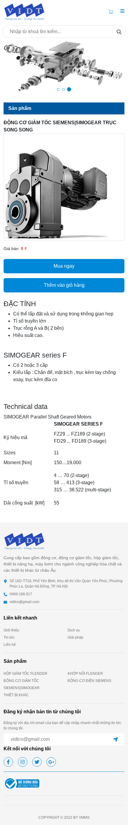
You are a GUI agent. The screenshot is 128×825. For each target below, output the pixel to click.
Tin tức (9, 637)
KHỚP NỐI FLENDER (85, 673)
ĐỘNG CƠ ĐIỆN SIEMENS (89, 681)
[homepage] (24, 11)
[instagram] (22, 762)
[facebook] (8, 762)
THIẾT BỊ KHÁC (16, 695)
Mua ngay (64, 266)
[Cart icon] (111, 11)
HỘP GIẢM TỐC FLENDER (25, 673)
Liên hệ (10, 644)
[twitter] (37, 762)
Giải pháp (75, 637)
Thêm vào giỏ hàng (64, 285)
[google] (51, 762)
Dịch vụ (74, 630)
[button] (122, 11)
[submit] (115, 739)
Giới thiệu (11, 630)
